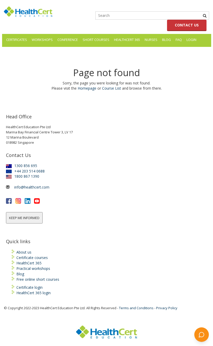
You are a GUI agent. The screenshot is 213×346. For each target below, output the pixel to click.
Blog (166, 39)
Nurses (151, 39)
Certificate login (29, 287)
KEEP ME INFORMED (24, 217)
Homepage (87, 88)
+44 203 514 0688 (29, 171)
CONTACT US (187, 25)
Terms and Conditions (136, 308)
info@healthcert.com (31, 187)
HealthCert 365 (127, 39)
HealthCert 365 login (33, 292)
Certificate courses (32, 257)
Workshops (42, 39)
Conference (67, 39)
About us (23, 252)
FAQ (179, 39)
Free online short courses (37, 279)
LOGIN (191, 39)
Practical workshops (33, 268)
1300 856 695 (25, 165)
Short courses (96, 39)
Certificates (16, 39)
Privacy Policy (166, 308)
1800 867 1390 (26, 176)
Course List (111, 88)
